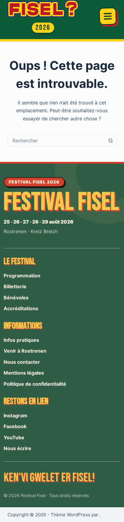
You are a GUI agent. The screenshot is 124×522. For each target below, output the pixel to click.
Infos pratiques (21, 340)
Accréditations (21, 308)
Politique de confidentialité (35, 384)
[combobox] (56, 140)
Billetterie (15, 286)
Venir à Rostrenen (25, 351)
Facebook (15, 426)
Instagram (15, 415)
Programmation (22, 276)
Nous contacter (22, 362)
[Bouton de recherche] (110, 140)
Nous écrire (17, 448)
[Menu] (108, 16)
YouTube (14, 437)
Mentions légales (24, 373)
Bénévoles (16, 298)
